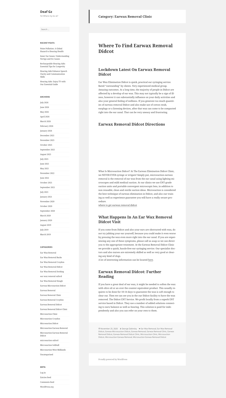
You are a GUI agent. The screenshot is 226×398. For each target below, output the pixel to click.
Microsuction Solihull (49, 345)
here (150, 259)
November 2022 (47, 173)
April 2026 (44, 116)
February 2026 (46, 126)
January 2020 (46, 220)
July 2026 (44, 102)
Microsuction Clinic (48, 314)
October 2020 (46, 206)
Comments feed (47, 382)
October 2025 (46, 145)
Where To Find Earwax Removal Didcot (135, 48)
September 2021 (47, 187)
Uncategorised (46, 354)
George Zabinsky (129, 328)
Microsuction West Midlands (53, 350)
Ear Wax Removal (48, 252)
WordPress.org (47, 387)
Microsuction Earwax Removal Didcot (149, 337)
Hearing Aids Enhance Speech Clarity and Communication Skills (53, 74)
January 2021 (46, 196)
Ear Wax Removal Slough (51, 281)
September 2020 (47, 211)
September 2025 (47, 149)
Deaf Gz (46, 11)
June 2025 (44, 163)
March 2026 (45, 121)
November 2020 (47, 201)
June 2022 (44, 178)
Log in (43, 372)
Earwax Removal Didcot (51, 304)
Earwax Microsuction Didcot (53, 285)
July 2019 (44, 229)
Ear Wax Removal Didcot (51, 267)
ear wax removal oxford (51, 276)
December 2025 (47, 135)
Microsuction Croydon (50, 318)
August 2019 (45, 225)
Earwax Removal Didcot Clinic (53, 309)
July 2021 (44, 192)
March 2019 (45, 234)
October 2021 (46, 182)
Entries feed (45, 377)
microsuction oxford (49, 340)
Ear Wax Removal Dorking (52, 271)
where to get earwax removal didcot (117, 205)
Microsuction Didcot (49, 323)
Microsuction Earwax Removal (54, 328)
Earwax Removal (47, 290)
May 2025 (44, 168)
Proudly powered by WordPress (112, 359)
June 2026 (44, 107)
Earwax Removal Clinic (50, 295)
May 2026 (44, 112)
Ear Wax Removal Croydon (52, 262)
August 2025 (45, 154)
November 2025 (47, 140)
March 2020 (45, 215)
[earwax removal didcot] (133, 148)
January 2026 (46, 130)
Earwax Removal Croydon (52, 300)
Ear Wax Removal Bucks (51, 257)
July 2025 (44, 159)
